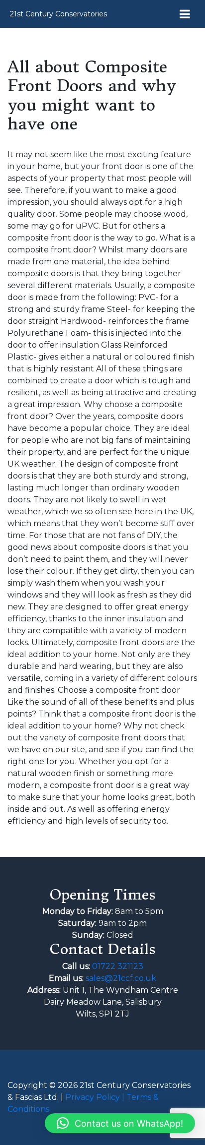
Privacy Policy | (95, 1097)
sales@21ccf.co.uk (121, 978)
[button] (120, 1123)
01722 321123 (117, 966)
